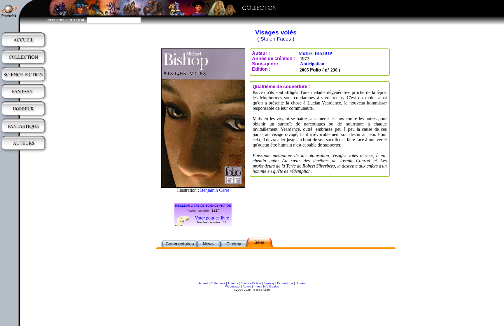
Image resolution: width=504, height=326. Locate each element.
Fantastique (285, 283)
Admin (247, 286)
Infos (257, 286)
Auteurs (233, 283)
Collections (218, 283)
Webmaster (232, 286)
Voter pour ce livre (212, 217)
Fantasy (269, 283)
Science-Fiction (251, 283)
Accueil (203, 283)
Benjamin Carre (214, 190)
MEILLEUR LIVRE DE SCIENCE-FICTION (203, 205)
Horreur (301, 283)
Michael (315, 53)
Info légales (271, 286)
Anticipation (312, 63)
